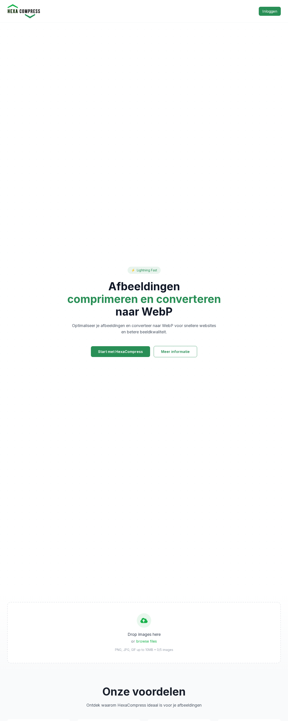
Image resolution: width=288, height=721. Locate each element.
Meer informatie (175, 351)
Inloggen (269, 11)
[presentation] (144, 632)
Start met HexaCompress (120, 351)
